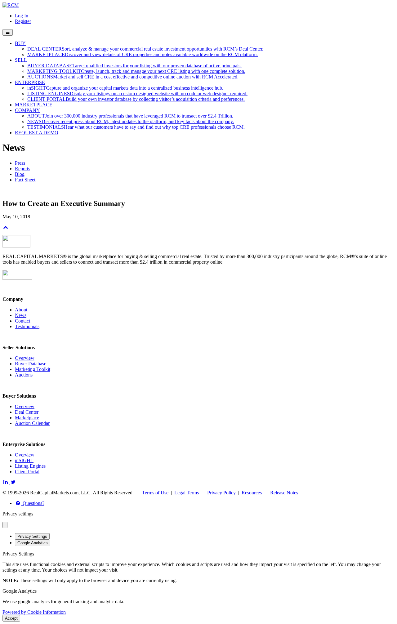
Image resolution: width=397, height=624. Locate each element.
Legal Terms (186, 492)
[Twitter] (13, 482)
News (20, 315)
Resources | (256, 492)
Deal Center (26, 412)
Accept (11, 618)
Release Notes (284, 492)
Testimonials (27, 326)
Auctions (24, 374)
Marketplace (27, 417)
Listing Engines (30, 466)
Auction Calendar (32, 423)
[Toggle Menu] (7, 32)
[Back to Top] (5, 227)
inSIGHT (24, 460)
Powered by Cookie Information (34, 612)
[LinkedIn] (6, 482)
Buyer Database (30, 363)
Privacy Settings (32, 536)
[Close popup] (4, 525)
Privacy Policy (221, 492)
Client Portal (27, 471)
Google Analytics (32, 543)
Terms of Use (155, 492)
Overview (24, 358)
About (21, 309)
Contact (22, 320)
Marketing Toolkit (32, 369)
